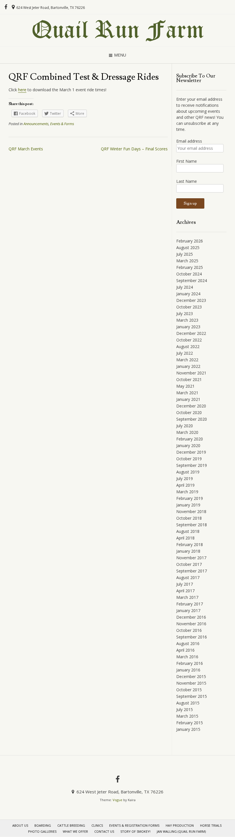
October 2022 (189, 340)
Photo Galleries (42, 831)
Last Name (186, 181)
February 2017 (189, 604)
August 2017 (187, 577)
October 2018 (189, 518)
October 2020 (189, 412)
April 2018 (185, 538)
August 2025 (187, 247)
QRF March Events (26, 149)
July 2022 (184, 353)
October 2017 (189, 564)
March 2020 (187, 432)
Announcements (35, 123)
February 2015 (189, 722)
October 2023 (189, 307)
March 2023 (187, 320)
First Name (186, 161)
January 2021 (188, 399)
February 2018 (189, 544)
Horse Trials (211, 825)
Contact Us (104, 831)
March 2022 (187, 359)
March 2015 (187, 716)
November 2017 (191, 557)
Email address (189, 141)
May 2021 (185, 386)
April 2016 (185, 650)
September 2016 (191, 637)
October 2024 (189, 274)
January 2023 (188, 326)
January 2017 (188, 610)
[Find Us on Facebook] (5, 7)
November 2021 (191, 373)
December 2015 (191, 676)
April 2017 (185, 590)
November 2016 (191, 623)
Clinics (97, 825)
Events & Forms (62, 123)
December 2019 (191, 452)
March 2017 (187, 597)
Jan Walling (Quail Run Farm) (181, 831)
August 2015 (187, 703)
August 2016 (187, 643)
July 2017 (184, 584)
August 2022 (187, 346)
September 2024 (191, 280)
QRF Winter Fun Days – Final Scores (134, 149)
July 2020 (184, 425)
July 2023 (184, 313)
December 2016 (191, 617)
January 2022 (188, 366)
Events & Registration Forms (134, 825)
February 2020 (189, 439)
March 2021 (187, 392)
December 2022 (191, 333)
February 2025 (189, 267)
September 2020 (191, 419)
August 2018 (187, 531)
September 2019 (191, 465)
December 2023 (191, 300)
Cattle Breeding (71, 825)
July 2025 (184, 254)
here (22, 89)
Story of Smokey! (135, 831)
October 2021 (189, 379)
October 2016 (189, 630)
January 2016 (188, 670)
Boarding (42, 825)
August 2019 (187, 472)
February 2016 (189, 663)
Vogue (117, 800)
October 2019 (189, 458)
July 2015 (184, 709)
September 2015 (191, 696)
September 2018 (191, 524)
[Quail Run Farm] (117, 30)
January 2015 (188, 729)
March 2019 (187, 491)
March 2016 (187, 656)
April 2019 (185, 485)
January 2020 (188, 445)
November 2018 (191, 511)
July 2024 (184, 287)
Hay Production (180, 825)
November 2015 (191, 683)
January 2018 (188, 551)
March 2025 (187, 260)
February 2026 (189, 241)
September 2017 (191, 571)
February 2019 (189, 498)
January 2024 (188, 293)
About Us (20, 825)
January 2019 (188, 505)
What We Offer (75, 831)
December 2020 (191, 406)
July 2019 (184, 478)
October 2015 (189, 689)
